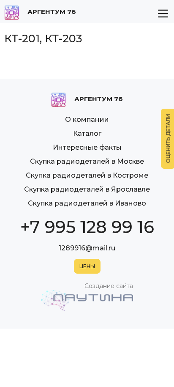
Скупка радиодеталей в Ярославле (87, 189)
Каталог (87, 133)
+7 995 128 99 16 (87, 227)
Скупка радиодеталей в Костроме (87, 175)
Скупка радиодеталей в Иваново (87, 203)
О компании (87, 119)
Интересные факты (87, 147)
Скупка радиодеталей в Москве (87, 161)
